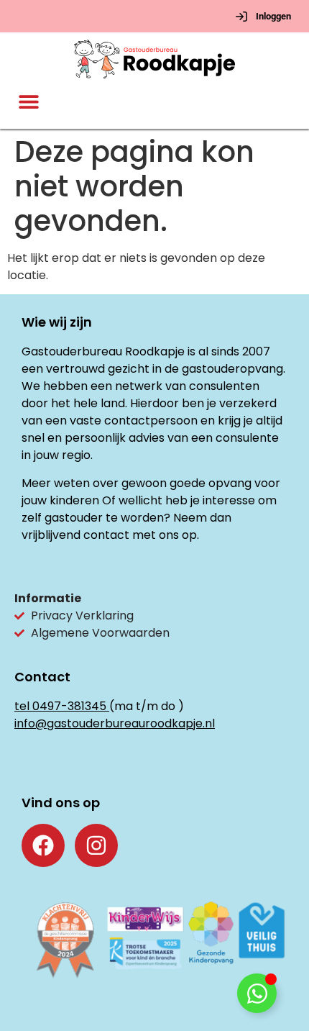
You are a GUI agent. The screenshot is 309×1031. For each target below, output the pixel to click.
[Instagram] (96, 845)
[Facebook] (43, 845)
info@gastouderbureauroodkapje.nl (114, 723)
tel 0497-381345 (60, 706)
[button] (29, 102)
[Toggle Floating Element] (257, 993)
